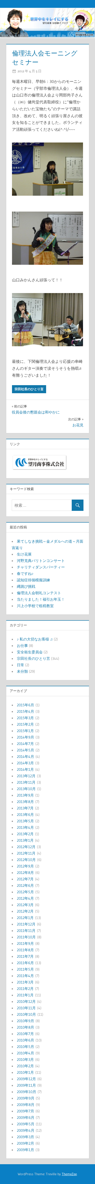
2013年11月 (26, 782)
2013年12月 (26, 776)
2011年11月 (26, 930)
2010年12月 (26, 1001)
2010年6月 (25, 1040)
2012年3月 (25, 904)
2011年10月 (26, 937)
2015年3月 (25, 718)
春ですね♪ (25, 573)
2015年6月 (25, 705)
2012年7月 (25, 879)
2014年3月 (25, 763)
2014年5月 (25, 750)
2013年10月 (26, 788)
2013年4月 (25, 827)
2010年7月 (25, 1033)
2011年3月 (25, 982)
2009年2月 (25, 1143)
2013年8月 (25, 801)
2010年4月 (25, 1053)
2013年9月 (25, 795)
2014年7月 (25, 743)
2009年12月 (26, 1078)
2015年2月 (25, 724)
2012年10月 (26, 859)
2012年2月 (25, 911)
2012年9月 (25, 866)
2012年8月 (25, 872)
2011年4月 (25, 975)
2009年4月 (25, 1130)
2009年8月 (25, 1104)
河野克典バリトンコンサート (41, 560)
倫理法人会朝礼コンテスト (39, 593)
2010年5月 (25, 1046)
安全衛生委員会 (30, 652)
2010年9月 (25, 1020)
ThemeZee (69, 1174)
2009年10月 (26, 1091)
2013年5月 (25, 821)
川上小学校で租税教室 (35, 605)
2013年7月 (25, 808)
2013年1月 (25, 840)
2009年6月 (25, 1117)
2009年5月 (25, 1124)
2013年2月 (25, 834)
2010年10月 (26, 1014)
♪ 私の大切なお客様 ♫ (35, 639)
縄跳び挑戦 (26, 586)
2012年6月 (25, 885)
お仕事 (22, 645)
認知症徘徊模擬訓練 (33, 580)
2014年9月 (25, 737)
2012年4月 (25, 898)
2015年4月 (25, 711)
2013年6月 (25, 814)
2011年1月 (25, 995)
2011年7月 (25, 956)
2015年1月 (25, 730)
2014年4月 (25, 756)
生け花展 (24, 554)
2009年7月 (25, 1111)
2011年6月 (25, 962)
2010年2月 (25, 1066)
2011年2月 (25, 988)
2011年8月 (25, 950)
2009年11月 (26, 1085)
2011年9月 (25, 943)
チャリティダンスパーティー (41, 567)
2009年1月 (25, 1149)
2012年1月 (25, 917)
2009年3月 (25, 1137)
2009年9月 (25, 1098)
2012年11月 (26, 853)
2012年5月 (25, 892)
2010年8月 (25, 1027)
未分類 (22, 671)
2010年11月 (26, 1008)
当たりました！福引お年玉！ (41, 599)
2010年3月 (25, 1059)
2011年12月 (26, 924)
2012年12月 (26, 846)
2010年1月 (25, 1072)
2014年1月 (25, 769)
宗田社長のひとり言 (29, 389)
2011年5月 (25, 969)
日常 (20, 665)
